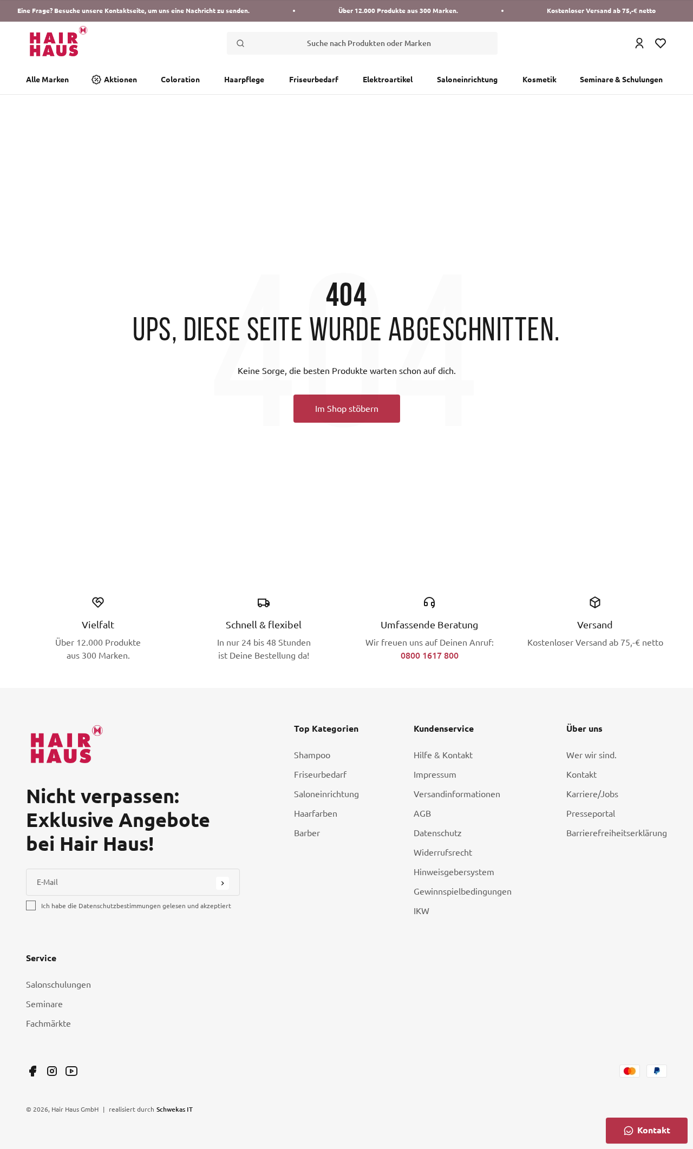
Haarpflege (244, 79)
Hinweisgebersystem (454, 872)
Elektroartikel (388, 79)
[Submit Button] (222, 883)
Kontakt (581, 774)
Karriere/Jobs (592, 794)
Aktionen (120, 79)
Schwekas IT (174, 1109)
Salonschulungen (58, 984)
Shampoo (312, 755)
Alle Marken (47, 79)
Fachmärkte (48, 1023)
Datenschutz (438, 833)
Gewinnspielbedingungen (463, 891)
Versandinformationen (457, 794)
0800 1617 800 (430, 655)
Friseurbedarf (313, 79)
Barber (307, 833)
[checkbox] (31, 905)
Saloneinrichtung (467, 79)
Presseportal (590, 813)
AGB (422, 813)
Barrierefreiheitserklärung (616, 833)
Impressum (435, 774)
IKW (421, 911)
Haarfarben (315, 813)
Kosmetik (539, 79)
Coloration (180, 79)
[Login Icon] (639, 43)
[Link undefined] (32, 1071)
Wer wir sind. (591, 755)
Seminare (44, 1004)
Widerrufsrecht (443, 852)
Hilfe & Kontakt (443, 755)
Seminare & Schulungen (621, 79)
